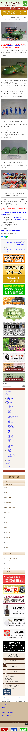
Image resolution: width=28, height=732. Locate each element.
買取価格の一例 (7, 462)
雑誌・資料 (8, 399)
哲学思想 (7, 487)
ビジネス (9, 412)
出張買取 (8, 460)
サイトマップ (4, 718)
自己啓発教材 (10, 426)
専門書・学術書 (8, 485)
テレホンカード (9, 402)
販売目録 (6, 394)
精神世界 (9, 449)
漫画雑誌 (9, 451)
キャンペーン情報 (8, 391)
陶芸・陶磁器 (10, 445)
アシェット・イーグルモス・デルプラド (12, 558)
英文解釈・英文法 (11, 413)
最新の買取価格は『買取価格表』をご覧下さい (16, 45)
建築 (9, 430)
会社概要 (3, 707)
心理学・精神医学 (11, 427)
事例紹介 (6, 401)
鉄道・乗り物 (10, 437)
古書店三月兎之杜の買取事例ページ (11, 230)
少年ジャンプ (12, 452)
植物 (9, 432)
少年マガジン (12, 454)
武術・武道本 (10, 436)
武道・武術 (7, 527)
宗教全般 (7, 489)
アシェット (10, 407)
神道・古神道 (10, 422)
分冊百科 (8, 405)
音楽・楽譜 (7, 517)
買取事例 (21, 8)
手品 (9, 415)
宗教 (9, 420)
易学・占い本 (10, 435)
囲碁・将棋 (10, 444)
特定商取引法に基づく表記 (7, 712)
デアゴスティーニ (11, 406)
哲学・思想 (10, 417)
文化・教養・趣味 (10, 398)
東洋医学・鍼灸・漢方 (9, 502)
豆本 (9, 447)
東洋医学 (9, 418)
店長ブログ (7, 393)
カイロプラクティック (12, 423)
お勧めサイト (4, 710)
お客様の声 (7, 463)
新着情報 (6, 465)
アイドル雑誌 (10, 457)
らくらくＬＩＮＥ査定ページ (19, 219)
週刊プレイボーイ (8, 568)
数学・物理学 (10, 425)
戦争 (9, 411)
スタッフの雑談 (7, 466)
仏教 (9, 421)
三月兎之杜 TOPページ (6, 704)
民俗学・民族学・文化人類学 (13, 416)
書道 (9, 442)
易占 (6, 522)
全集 (7, 395)
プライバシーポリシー (6, 715)
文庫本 (9, 441)
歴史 (9, 428)
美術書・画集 (10, 439)
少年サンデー (12, 455)
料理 (9, 446)
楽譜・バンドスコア (11, 440)
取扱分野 (5, 8)
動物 (9, 431)
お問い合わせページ (17, 217)
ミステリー (8, 459)
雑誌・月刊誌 (7, 553)
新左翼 (9, 410)
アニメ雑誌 (10, 456)
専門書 (8, 397)
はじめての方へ (13, 8)
